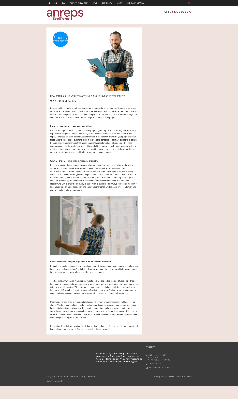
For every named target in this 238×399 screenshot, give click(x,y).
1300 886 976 (183, 11)
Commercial (107, 3)
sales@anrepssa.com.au (159, 367)
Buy (63, 3)
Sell (55, 3)
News (95, 3)
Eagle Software (185, 376)
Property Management (79, 3)
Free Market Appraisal (135, 3)
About (119, 3)
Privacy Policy (160, 376)
